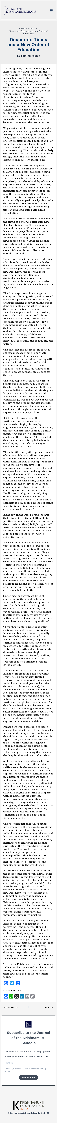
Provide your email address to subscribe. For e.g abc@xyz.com (25, 1070)
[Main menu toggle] (51, 10)
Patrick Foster (30, 55)
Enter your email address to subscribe (26, 1056)
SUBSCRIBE (28, 1077)
